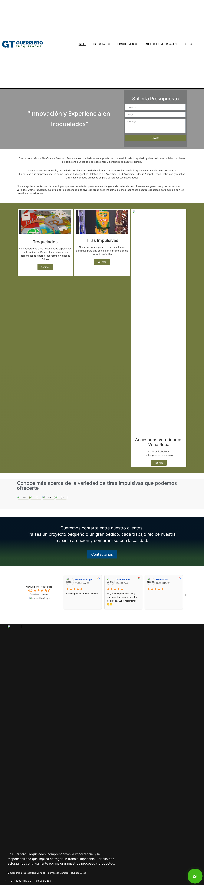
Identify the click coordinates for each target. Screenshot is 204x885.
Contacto (190, 44)
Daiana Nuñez (123, 579)
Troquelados (101, 44)
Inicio (82, 44)
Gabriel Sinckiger (84, 579)
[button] (19, 497)
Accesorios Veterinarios (161, 44)
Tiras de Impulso (127, 44)
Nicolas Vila (162, 579)
